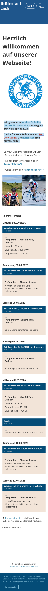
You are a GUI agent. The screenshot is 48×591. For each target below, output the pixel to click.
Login (30, 5)
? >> (14, 164)
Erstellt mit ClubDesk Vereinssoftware (24, 567)
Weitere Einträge (11, 527)
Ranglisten (28, 137)
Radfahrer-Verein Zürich (11, 5)
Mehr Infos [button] (39, 582)
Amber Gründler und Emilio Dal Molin (22, 124)
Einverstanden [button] (11, 587)
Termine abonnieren (14, 518)
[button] (24, 242)
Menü (41, 7)
